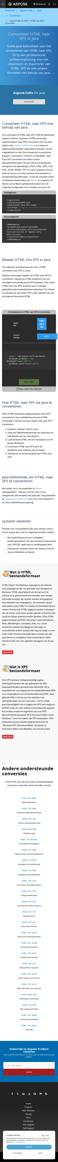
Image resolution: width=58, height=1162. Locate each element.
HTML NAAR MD (29, 829)
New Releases (28, 1111)
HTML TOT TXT (29, 912)
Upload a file (41, 324)
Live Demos (28, 1121)
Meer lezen (7, 652)
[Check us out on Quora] (35, 1094)
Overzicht (29, 102)
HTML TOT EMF (29, 809)
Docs (28, 1117)
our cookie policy (19, 1142)
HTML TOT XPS (29, 1005)
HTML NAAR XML (29, 995)
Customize (17, 1153)
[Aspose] (18, 4)
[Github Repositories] (40, 1094)
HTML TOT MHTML (29, 840)
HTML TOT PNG (29, 871)
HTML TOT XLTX (29, 984)
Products (28, 1107)
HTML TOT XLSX (29, 953)
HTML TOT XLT (29, 964)
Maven (34, 180)
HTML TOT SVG (29, 881)
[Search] (54, 4)
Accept (29, 1147)
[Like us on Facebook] (12, 1094)
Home (28, 1104)
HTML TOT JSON (29, 1015)
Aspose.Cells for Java (24, 145)
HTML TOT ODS (29, 850)
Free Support (28, 1125)
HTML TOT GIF (29, 819)
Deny (40, 1153)
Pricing (28, 1114)
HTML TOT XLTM (29, 974)
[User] (49, 4)
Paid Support (28, 1128)
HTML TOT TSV (29, 902)
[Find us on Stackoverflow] (29, 1094)
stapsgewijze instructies (16, 499)
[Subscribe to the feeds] (46, 1094)
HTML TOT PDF (29, 860)
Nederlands (40, 4)
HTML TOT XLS (29, 922)
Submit (29, 1072)
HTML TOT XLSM (29, 943)
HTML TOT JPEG (29, 1026)
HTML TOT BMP (29, 798)
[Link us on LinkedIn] (23, 1094)
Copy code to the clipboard (30, 389)
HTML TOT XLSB (29, 933)
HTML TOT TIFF (29, 891)
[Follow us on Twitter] (18, 1094)
